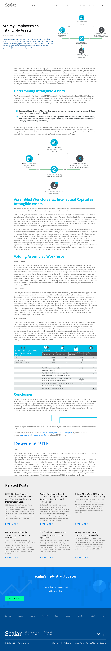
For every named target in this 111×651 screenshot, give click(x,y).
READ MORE (11, 524)
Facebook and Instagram (57, 433)
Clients (82, 5)
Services (34, 5)
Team (74, 5)
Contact (92, 5)
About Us (64, 5)
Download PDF (31, 443)
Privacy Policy (79, 643)
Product (44, 5)
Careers (68, 616)
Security (103, 643)
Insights (54, 5)
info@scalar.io (48, 632)
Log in (101, 5)
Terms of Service (92, 643)
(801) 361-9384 (48, 634)
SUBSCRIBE (14, 598)
